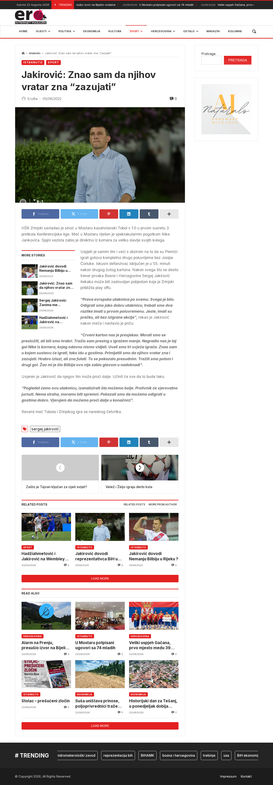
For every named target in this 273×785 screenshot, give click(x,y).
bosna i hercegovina (167, 755)
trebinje (198, 755)
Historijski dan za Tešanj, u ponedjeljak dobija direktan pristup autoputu (154, 703)
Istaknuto (35, 53)
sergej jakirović (45, 429)
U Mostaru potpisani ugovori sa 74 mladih (145, 4)
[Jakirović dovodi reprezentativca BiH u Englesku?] (100, 527)
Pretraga (208, 54)
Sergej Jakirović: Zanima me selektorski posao (54, 302)
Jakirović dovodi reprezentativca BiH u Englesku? (96, 556)
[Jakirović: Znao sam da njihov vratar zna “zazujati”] (30, 288)
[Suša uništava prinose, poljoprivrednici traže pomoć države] (100, 674)
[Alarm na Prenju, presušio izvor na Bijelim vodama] (46, 616)
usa (215, 755)
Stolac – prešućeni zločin (46, 700)
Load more (100, 578)
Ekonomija (84, 694)
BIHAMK (136, 755)
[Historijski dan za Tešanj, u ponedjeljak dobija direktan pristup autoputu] (154, 674)
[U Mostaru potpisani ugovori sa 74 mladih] (100, 616)
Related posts (134, 504)
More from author (163, 504)
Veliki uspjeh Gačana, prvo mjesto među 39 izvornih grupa (150, 645)
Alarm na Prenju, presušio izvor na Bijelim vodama (45, 645)
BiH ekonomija (237, 755)
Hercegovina (32, 636)
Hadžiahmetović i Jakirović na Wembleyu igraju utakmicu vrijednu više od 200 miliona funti (55, 320)
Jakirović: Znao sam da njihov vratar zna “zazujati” (55, 285)
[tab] (134, 504)
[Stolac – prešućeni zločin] (46, 674)
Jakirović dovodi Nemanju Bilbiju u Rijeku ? (53, 268)
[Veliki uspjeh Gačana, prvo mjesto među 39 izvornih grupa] (154, 616)
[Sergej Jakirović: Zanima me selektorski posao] (30, 305)
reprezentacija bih (106, 755)
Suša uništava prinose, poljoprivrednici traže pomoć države (97, 703)
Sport (53, 62)
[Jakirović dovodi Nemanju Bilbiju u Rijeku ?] (30, 271)
